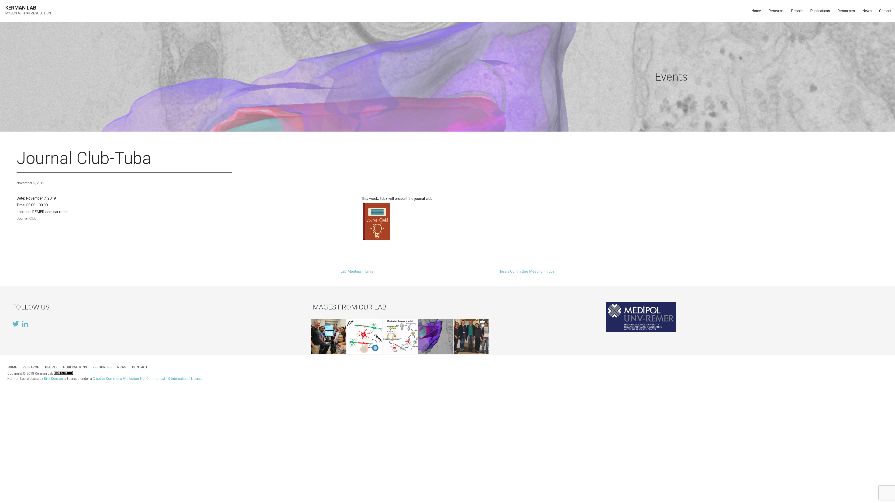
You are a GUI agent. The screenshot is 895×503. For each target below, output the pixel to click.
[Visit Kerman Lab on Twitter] (15, 324)
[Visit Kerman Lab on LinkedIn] (25, 323)
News (867, 11)
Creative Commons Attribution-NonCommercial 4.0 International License (148, 379)
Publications (820, 11)
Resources (846, 11)
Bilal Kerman (53, 379)
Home (756, 11)
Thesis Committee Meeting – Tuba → (528, 271)
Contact (885, 11)
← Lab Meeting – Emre (355, 271)
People (797, 11)
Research (776, 11)
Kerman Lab (20, 8)
